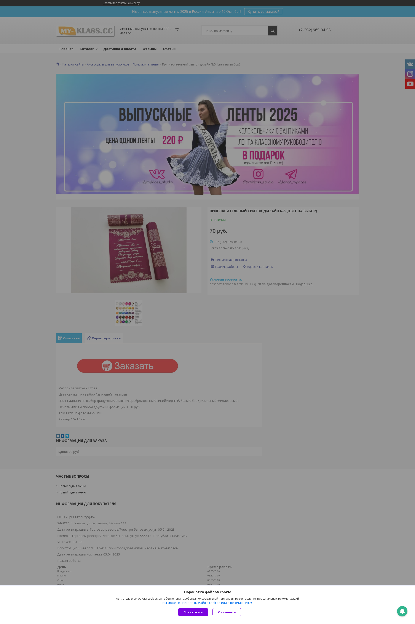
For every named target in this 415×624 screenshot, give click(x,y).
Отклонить (227, 612)
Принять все (193, 612)
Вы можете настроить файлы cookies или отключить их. (206, 603)
